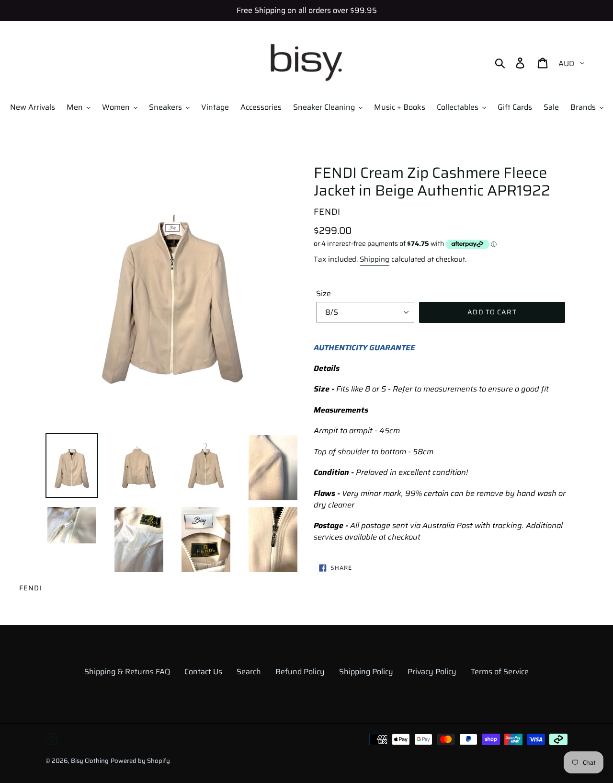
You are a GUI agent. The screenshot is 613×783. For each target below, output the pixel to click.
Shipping (374, 259)
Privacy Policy (432, 672)
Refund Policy (300, 672)
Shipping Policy (366, 672)
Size (323, 293)
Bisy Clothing (90, 761)
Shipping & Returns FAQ (127, 672)
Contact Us (203, 672)
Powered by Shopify (140, 761)
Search (249, 672)
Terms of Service (500, 672)
